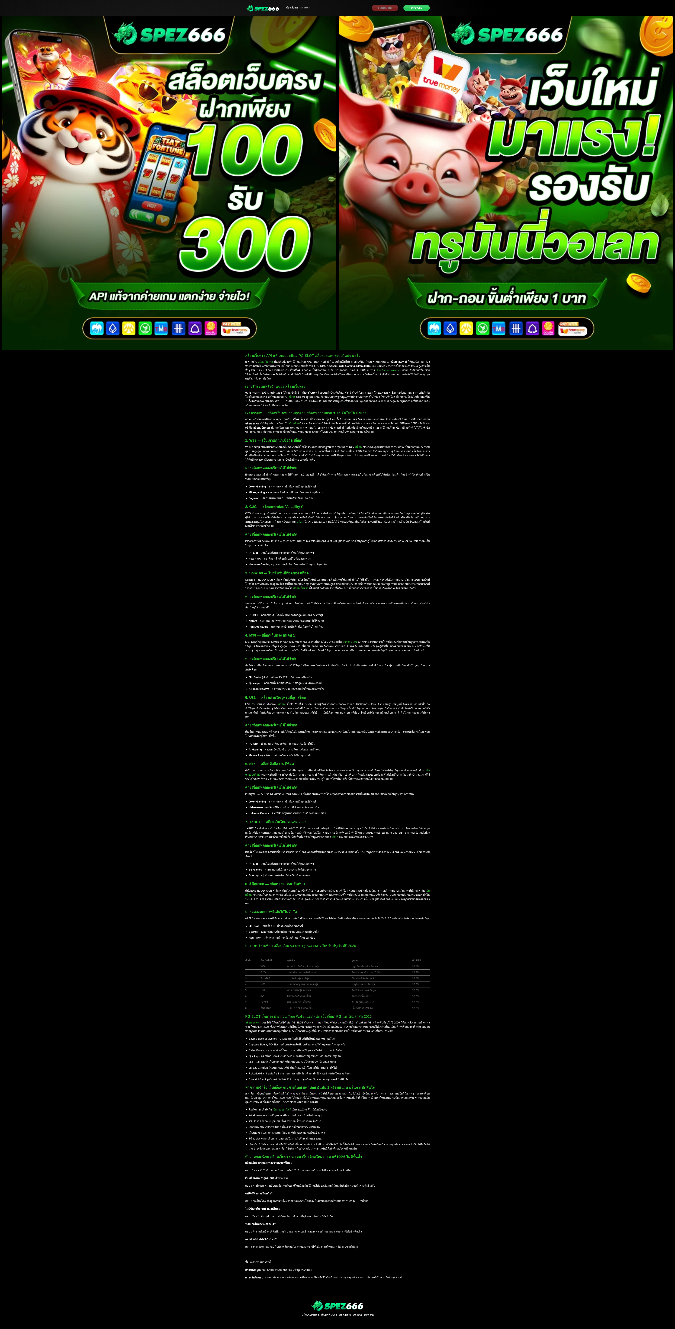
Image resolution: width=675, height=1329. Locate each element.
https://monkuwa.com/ (388, 370)
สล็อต (291, 396)
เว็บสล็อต (294, 423)
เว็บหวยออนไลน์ (282, 1109)
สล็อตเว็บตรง (292, 8)
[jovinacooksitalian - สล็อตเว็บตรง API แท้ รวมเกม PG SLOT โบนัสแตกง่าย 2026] (262, 8)
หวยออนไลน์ (350, 641)
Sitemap (305, 8)
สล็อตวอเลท (252, 1022)
